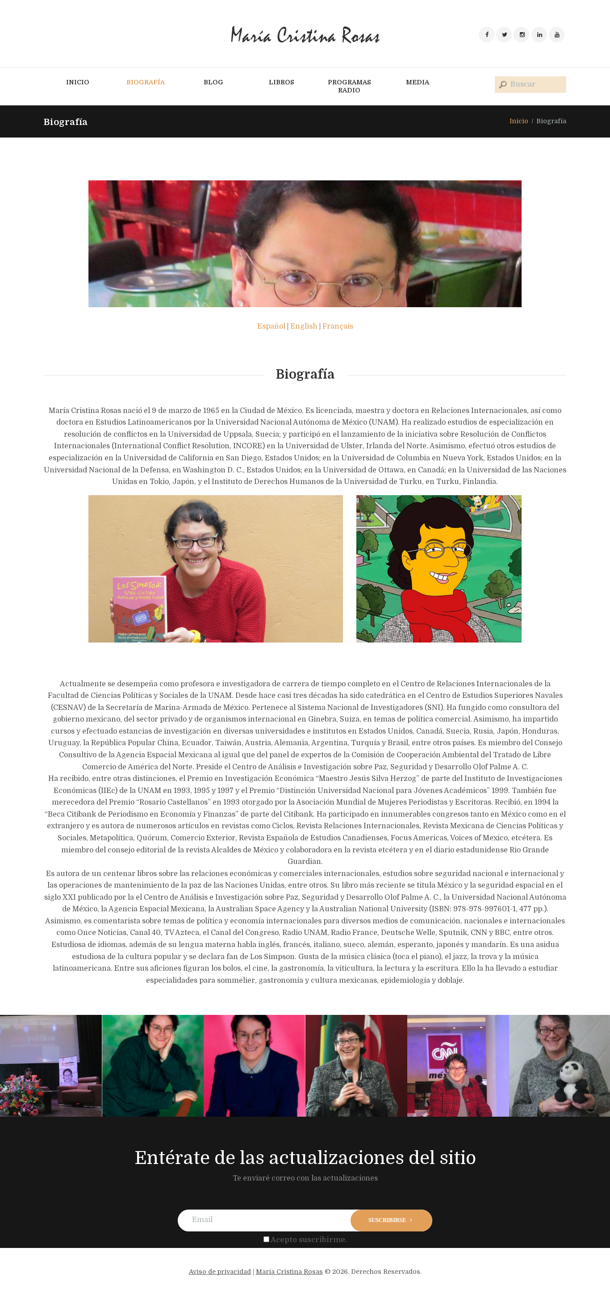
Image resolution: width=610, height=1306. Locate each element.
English (304, 326)
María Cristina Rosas (289, 1271)
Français (337, 326)
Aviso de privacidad (220, 1271)
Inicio (519, 121)
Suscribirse (387, 1220)
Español (271, 326)
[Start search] (502, 85)
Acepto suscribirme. (309, 1240)
